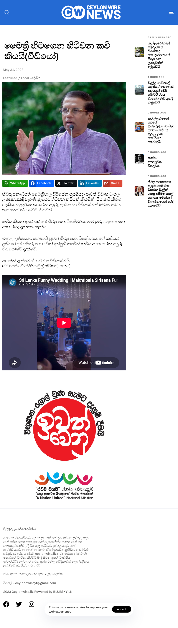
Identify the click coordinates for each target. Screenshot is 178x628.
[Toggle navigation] (145, 12)
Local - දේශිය (30, 78)
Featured (10, 78)
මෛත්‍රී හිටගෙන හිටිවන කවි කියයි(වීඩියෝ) (57, 50)
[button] (6, 12)
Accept (121, 609)
